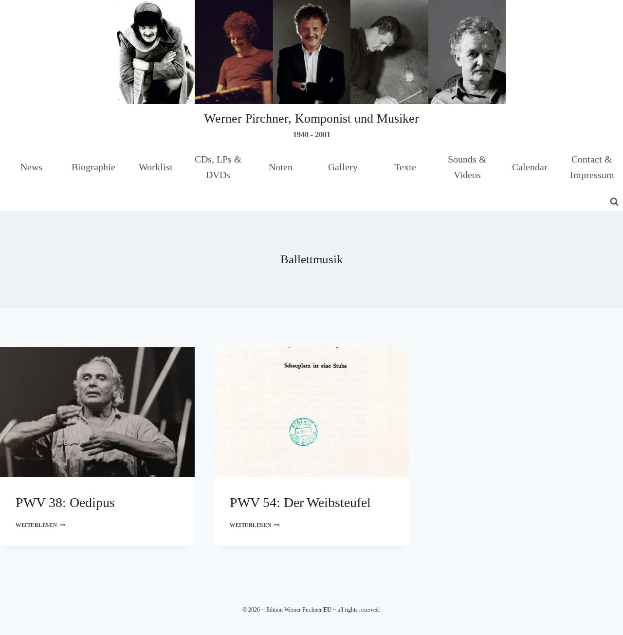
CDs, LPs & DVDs (218, 167)
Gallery (343, 167)
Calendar (530, 167)
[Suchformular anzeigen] (614, 202)
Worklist (156, 167)
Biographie (93, 167)
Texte (405, 167)
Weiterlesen (40, 525)
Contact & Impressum (592, 167)
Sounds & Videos (467, 167)
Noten (281, 167)
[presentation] (97, 412)
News (31, 167)
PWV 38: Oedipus (65, 502)
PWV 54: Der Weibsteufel (300, 502)
